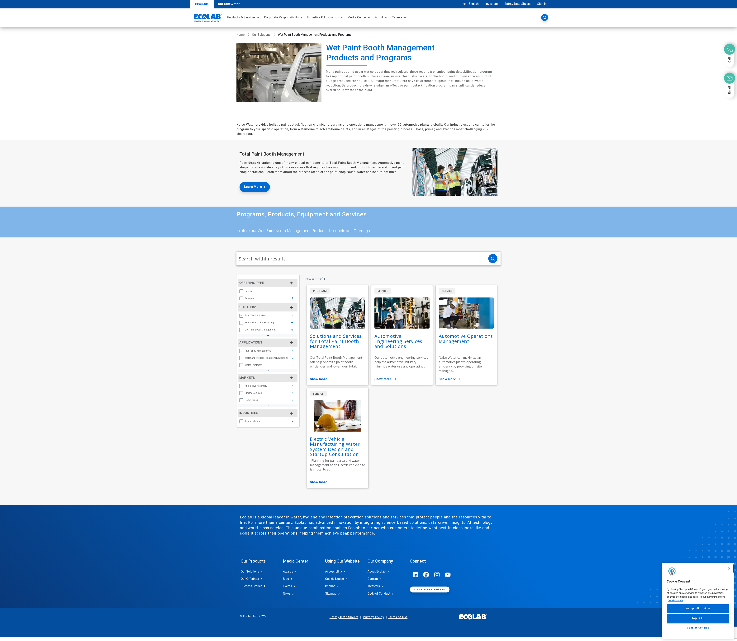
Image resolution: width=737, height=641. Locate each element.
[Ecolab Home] (207, 18)
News (286, 593)
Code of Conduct (379, 593)
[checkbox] (241, 291)
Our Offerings (250, 579)
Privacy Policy (373, 617)
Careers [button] (397, 17)
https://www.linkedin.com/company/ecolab (415, 574)
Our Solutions (261, 34)
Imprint (330, 586)
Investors (491, 4)
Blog (286, 579)
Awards (288, 571)
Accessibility (333, 571)
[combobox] (360, 258)
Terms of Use (398, 617)
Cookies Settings (698, 627)
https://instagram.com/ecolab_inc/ (437, 574)
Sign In (542, 4)
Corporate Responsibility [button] (281, 17)
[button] (258, 17)
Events (287, 586)
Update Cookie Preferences (429, 589)
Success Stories (251, 586)
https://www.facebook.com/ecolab (426, 574)
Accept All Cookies (698, 608)
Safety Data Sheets (517, 4)
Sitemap (330, 593)
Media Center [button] (357, 17)
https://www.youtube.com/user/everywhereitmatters (448, 574)
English (473, 4)
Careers (373, 579)
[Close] (729, 568)
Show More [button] (318, 379)
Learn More (253, 187)
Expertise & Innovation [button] (323, 17)
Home (240, 34)
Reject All (698, 618)
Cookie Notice (675, 600)
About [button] (379, 17)
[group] (267, 291)
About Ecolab (377, 571)
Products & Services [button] (241, 17)
